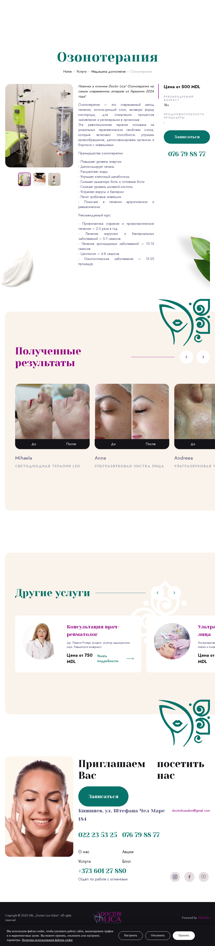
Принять (183, 935)
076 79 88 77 (187, 154)
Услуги (82, 71)
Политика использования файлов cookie (47, 940)
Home (67, 71)
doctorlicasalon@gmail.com (191, 810)
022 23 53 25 (97, 835)
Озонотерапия (141, 71)
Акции (128, 852)
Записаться (187, 136)
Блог (126, 861)
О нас (83, 852)
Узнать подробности (107, 658)
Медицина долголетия (108, 71)
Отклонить (158, 935)
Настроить (130, 935)
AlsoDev (204, 917)
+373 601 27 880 (102, 871)
